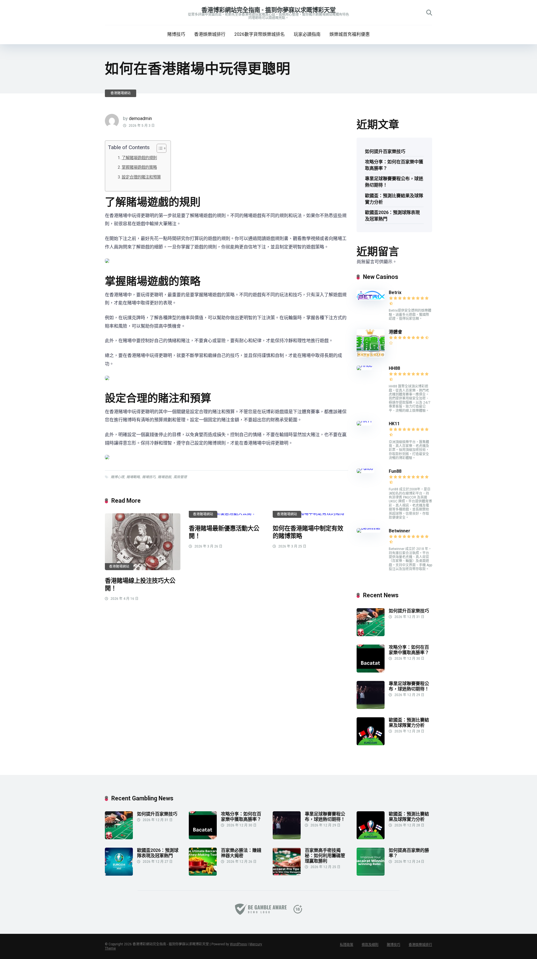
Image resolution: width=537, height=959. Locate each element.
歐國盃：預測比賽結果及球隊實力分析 (394, 199)
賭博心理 (117, 477)
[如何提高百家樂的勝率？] (371, 874)
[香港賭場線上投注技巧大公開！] (142, 541)
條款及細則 (370, 945)
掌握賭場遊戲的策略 (139, 167)
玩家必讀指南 (307, 34)
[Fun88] (365, 468)
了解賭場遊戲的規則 (139, 158)
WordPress (238, 944)
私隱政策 (346, 945)
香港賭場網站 (120, 93)
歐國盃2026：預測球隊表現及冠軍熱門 (392, 216)
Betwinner (399, 530)
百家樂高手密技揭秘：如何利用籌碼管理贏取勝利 (325, 856)
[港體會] (371, 355)
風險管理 (180, 477)
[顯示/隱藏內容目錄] (158, 148)
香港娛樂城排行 (209, 34)
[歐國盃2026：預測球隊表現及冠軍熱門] (119, 874)
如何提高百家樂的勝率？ (409, 853)
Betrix (395, 292)
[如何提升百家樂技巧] (371, 634)
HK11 (394, 423)
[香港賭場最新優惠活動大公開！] (226, 515)
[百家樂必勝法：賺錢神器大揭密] (203, 874)
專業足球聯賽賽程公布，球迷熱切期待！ (394, 182)
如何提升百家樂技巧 (385, 151)
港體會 (395, 332)
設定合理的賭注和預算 (141, 177)
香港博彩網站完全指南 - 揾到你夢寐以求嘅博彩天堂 (268, 10)
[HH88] (364, 365)
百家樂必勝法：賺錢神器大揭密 (241, 853)
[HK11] (364, 421)
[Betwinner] (369, 528)
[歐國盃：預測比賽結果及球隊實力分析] (371, 743)
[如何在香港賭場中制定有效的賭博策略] (310, 515)
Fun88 (395, 471)
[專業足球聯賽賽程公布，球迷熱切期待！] (371, 707)
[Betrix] (371, 298)
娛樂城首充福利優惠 (349, 34)
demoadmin (140, 118)
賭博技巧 (176, 34)
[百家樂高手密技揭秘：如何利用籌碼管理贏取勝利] (287, 874)
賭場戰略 (133, 477)
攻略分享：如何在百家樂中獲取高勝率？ (394, 165)
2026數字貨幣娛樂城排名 (259, 34)
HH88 (394, 368)
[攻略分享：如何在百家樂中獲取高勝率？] (371, 671)
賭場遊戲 (164, 477)
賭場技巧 (149, 477)
